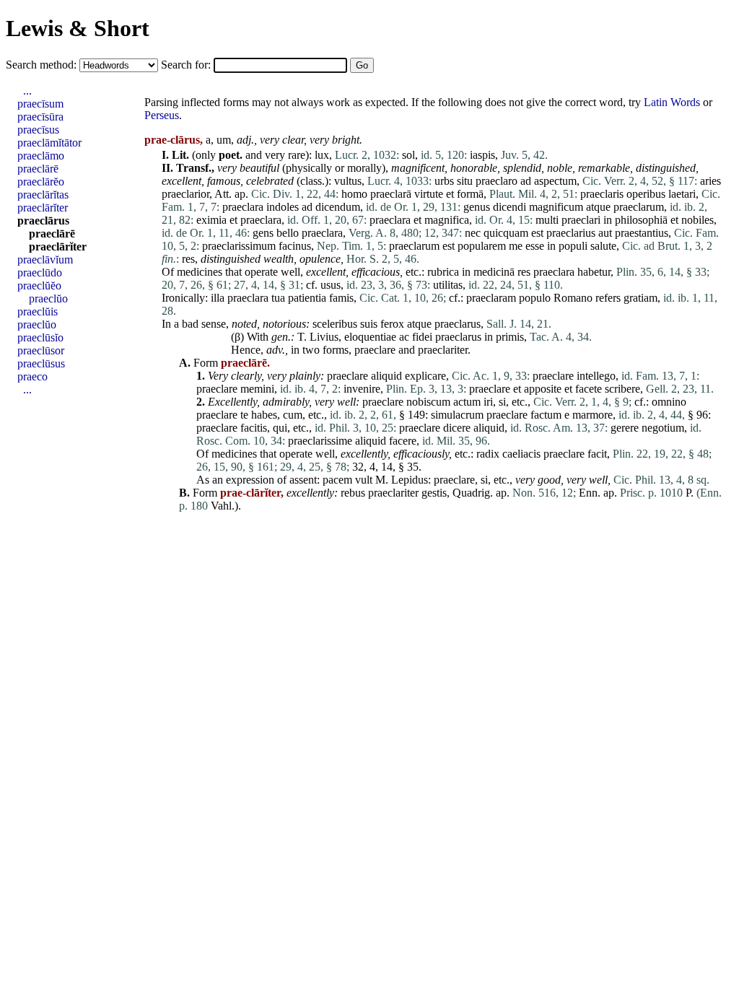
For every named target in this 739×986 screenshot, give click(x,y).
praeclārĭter (42, 207)
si (502, 402)
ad (525, 181)
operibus (645, 194)
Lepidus (409, 480)
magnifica (446, 220)
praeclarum (638, 207)
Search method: (42, 64)
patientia (307, 298)
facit (597, 454)
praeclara (242, 207)
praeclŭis (37, 311)
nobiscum (428, 402)
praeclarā (390, 194)
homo (354, 194)
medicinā (494, 272)
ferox (392, 324)
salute (603, 246)
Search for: (187, 64)
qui (280, 428)
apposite (542, 389)
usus (330, 285)
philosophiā (641, 220)
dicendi (509, 207)
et (450, 194)
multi (547, 220)
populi (573, 246)
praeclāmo (40, 155)
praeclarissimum (239, 246)
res (188, 259)
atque (598, 207)
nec (473, 233)
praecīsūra (40, 116)
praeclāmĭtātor (49, 142)
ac (404, 337)
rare (296, 155)
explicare (425, 376)
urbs (444, 181)
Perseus (161, 115)
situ (465, 181)
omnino (669, 402)
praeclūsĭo (40, 337)
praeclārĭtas (43, 194)
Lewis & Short (77, 28)
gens (263, 233)
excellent (181, 181)
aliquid (386, 376)
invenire (362, 389)
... (27, 90)
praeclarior (185, 194)
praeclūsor (40, 350)
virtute (428, 194)
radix (487, 454)
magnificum (556, 207)
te (244, 415)
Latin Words (672, 102)
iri (488, 402)
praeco (32, 376)
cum (292, 415)
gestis (434, 493)
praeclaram (491, 298)
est (537, 233)
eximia (211, 220)
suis (368, 324)
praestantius (641, 233)
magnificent (418, 168)
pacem (337, 480)
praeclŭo (48, 298)
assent (303, 480)
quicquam (506, 233)
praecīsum (40, 103)
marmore (592, 415)
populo (535, 298)
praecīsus (38, 129)
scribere (622, 389)
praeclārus (43, 220)
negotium (663, 428)
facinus (295, 246)
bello (287, 233)
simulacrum (457, 415)
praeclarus (457, 324)
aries (710, 181)
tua (278, 298)
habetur (594, 272)
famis (341, 298)
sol (408, 155)
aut (605, 233)
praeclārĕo (40, 181)
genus (476, 207)
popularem (482, 246)
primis (510, 337)
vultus (348, 181)
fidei (422, 337)
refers (608, 298)
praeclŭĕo (39, 285)
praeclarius (570, 233)
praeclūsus (41, 363)
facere (402, 441)
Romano (573, 298)
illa (217, 298)
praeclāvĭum (45, 259)
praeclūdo (39, 272)
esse (534, 246)
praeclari (580, 220)
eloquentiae (370, 337)
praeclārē (37, 168)
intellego (596, 376)
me (515, 246)
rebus (353, 493)
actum (467, 402)
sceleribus (334, 324)
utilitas (448, 285)
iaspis (482, 155)
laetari (682, 194)
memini (257, 389)
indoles (282, 207)
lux (322, 155)
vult (363, 480)
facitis (253, 428)
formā (470, 194)
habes (264, 415)
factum (545, 415)
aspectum (555, 181)
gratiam (640, 298)
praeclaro (496, 181)
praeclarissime (320, 441)
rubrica (443, 272)
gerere (625, 428)
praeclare (374, 350)
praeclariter (443, 350)
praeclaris (602, 194)
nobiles (697, 220)
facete (588, 389)
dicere (457, 428)
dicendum (337, 207)
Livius (324, 337)
